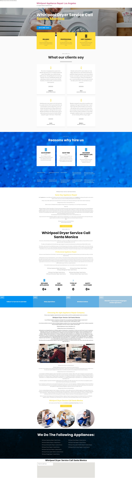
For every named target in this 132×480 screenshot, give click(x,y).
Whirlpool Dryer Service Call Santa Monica (66, 234)
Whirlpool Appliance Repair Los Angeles (56, 3)
